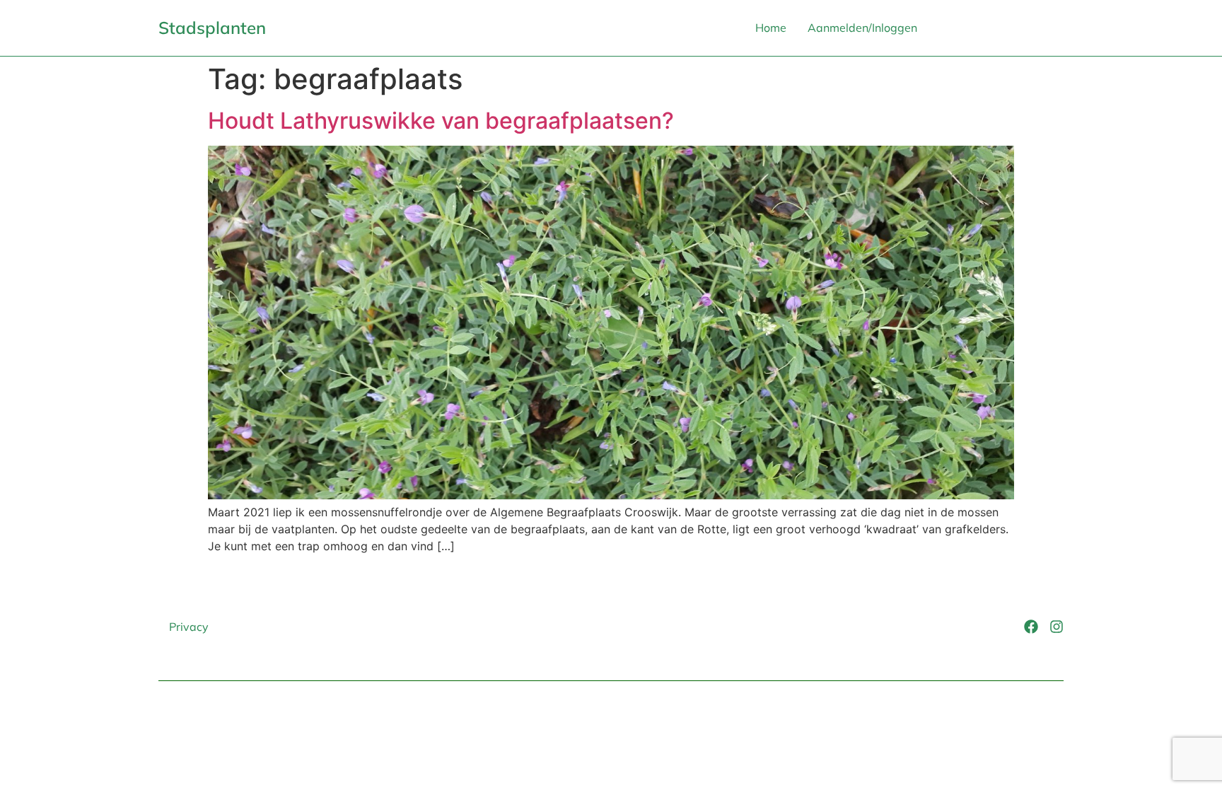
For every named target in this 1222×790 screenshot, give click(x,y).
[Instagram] (1056, 627)
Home (770, 28)
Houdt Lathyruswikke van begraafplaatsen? (441, 120)
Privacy (189, 627)
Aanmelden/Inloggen (862, 28)
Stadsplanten (212, 27)
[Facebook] (1031, 627)
